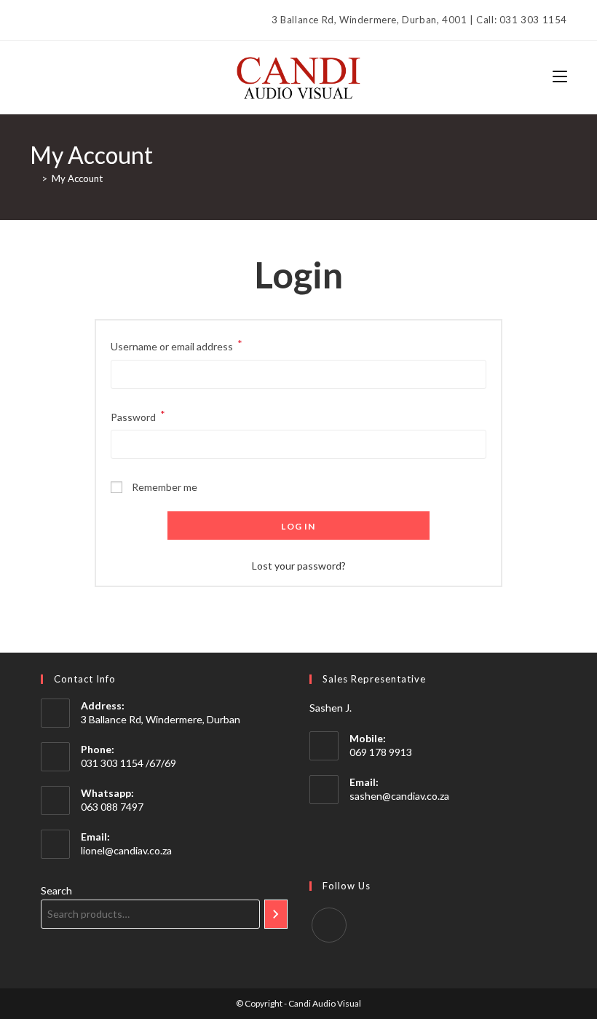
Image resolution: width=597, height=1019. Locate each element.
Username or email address (176, 345)
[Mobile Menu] (560, 76)
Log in (298, 526)
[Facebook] (36, 20)
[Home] (33, 178)
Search (56, 890)
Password (138, 415)
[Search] (276, 914)
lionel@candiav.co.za (126, 850)
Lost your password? (299, 565)
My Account (77, 178)
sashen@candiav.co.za (399, 796)
